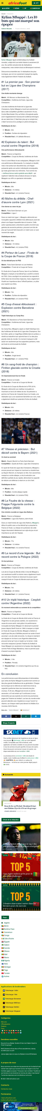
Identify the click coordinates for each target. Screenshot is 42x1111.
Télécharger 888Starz (12, 1003)
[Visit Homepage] (17, 3)
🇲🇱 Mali (4, 954)
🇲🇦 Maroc (5, 957)
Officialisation (5, 1024)
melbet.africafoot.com (9, 1100)
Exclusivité (7, 803)
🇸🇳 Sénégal (6, 966)
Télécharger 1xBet (11, 990)
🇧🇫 (7, 1031)
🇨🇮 (14, 1031)
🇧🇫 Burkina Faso (7, 929)
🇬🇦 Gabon (5, 944)
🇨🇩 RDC (4, 963)
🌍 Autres (5, 976)
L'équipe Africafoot (10, 811)
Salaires (3, 1026)
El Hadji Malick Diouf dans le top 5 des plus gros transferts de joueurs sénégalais (21, 845)
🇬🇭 (18, 1033)
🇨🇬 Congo (5, 935)
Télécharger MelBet (12, 1007)
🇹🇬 (14, 1033)
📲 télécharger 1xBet (18, 740)
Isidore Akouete (6, 28)
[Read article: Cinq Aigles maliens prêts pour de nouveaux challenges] (21, 867)
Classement (10, 14)
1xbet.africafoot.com (8, 1098)
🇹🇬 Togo (4, 970)
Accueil (3, 14)
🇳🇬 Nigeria (5, 960)
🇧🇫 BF (24, 8)
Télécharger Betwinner (13, 999)
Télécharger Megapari (12, 1011)
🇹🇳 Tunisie (5, 973)
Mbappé (35, 523)
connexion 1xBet (21, 756)
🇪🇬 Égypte (5, 941)
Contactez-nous (6, 1089)
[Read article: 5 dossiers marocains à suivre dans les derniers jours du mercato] (21, 897)
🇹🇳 (16, 1033)
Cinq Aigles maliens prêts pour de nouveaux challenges (18, 875)
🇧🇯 (4, 1031)
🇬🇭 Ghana (5, 951)
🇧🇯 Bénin (16, 8)
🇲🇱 (4, 1033)
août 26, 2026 (8, 879)
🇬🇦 (18, 1031)
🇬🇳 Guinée (5, 948)
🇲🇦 (7, 1033)
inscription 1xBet (24, 751)
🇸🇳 (11, 1033)
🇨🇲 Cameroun (35, 8)
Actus (5, 855)
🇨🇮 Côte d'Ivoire (7, 938)
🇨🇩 (9, 1033)
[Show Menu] (2, 3)
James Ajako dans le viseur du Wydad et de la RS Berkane (19, 1054)
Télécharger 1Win (11, 994)
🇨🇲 (9, 1031)
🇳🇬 (21, 1031)
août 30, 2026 (22, 811)
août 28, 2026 (8, 849)
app (37, 3)
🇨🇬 (11, 1031)
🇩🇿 (2, 1031)
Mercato (4, 1022)
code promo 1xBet (32, 758)
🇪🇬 (16, 1031)
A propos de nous (8, 1062)
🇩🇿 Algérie (5, 8)
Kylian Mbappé (6, 60)
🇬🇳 (2, 1033)
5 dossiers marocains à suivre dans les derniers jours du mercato (19, 905)
